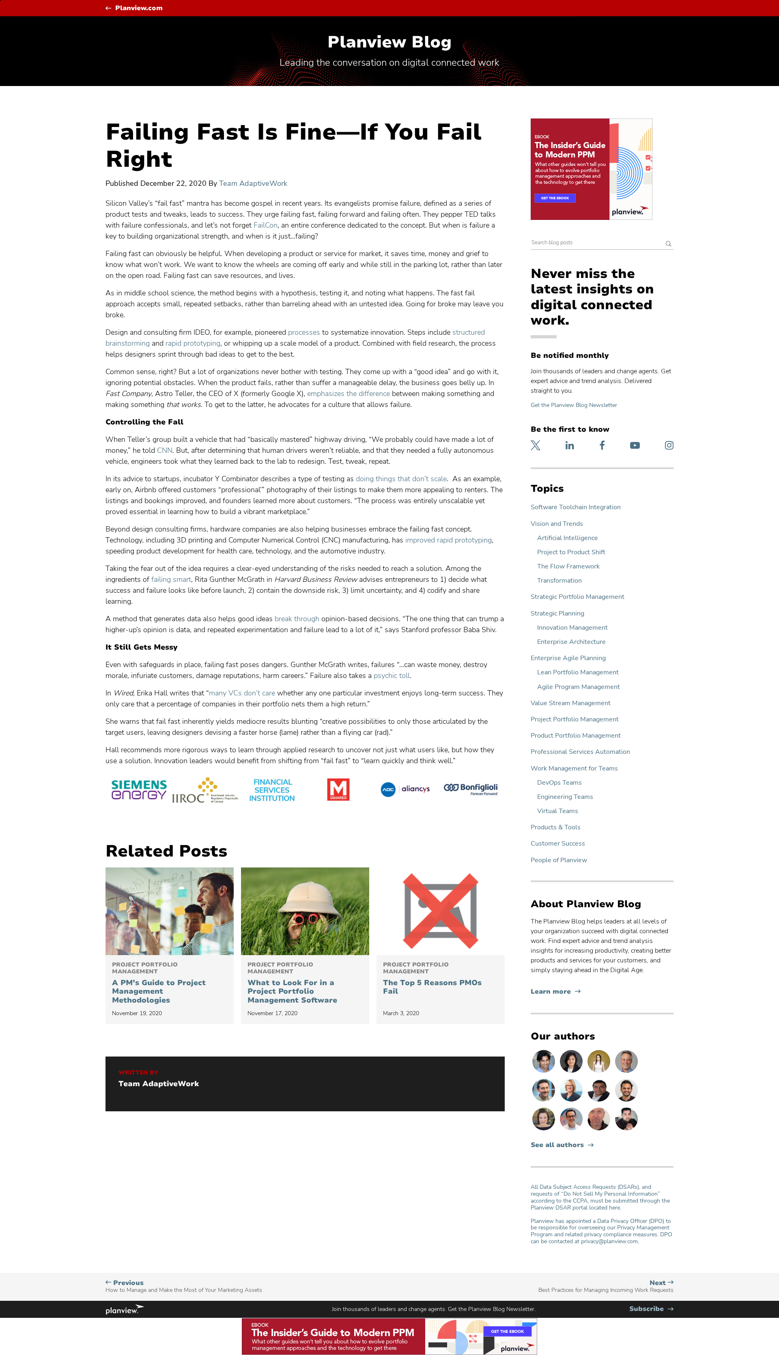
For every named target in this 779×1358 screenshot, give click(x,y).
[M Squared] (338, 791)
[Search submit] (668, 244)
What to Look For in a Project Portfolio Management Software (292, 983)
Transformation (559, 581)
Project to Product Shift (571, 552)
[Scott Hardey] (626, 1072)
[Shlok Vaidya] (626, 1101)
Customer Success (558, 844)
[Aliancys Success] (405, 791)
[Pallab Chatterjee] (599, 1101)
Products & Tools (556, 827)
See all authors (557, 1145)
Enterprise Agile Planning (568, 658)
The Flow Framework (568, 566)
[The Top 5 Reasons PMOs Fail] (441, 911)
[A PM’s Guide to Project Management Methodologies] (169, 911)
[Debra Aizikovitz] (572, 1101)
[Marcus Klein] (572, 1130)
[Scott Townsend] (544, 1101)
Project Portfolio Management (575, 719)
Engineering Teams (565, 797)
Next (606, 1286)
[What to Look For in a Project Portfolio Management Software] (305, 911)
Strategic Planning (557, 614)
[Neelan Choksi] (544, 1072)
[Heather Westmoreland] (544, 1130)
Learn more (556, 992)
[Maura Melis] (599, 1072)
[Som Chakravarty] (626, 1130)
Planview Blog (389, 42)
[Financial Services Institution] (272, 791)
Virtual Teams (557, 811)
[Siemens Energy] (138, 791)
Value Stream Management (571, 703)
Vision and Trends (557, 524)
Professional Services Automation (580, 752)
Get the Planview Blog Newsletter (574, 405)
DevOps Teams (559, 783)
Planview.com (139, 8)
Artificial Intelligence (567, 538)
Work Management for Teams (574, 769)
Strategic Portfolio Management (577, 597)
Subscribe (651, 1309)
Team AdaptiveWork (253, 183)
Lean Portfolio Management (578, 672)
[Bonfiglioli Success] (471, 791)
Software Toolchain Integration (576, 507)
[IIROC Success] (205, 791)
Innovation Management (572, 628)
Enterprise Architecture (571, 642)
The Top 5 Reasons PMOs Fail (432, 979)
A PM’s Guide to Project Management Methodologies (159, 983)
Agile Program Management (578, 687)
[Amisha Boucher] (572, 1072)
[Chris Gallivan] (599, 1130)
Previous (183, 1286)
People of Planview (559, 860)
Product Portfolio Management (576, 736)
